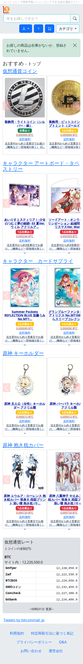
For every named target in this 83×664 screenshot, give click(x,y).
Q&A (63, 642)
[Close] (74, 45)
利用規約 (17, 633)
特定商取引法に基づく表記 (52, 633)
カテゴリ (66, 28)
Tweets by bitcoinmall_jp (24, 620)
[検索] (74, 18)
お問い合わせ (31, 650)
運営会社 (56, 650)
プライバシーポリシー (34, 642)
